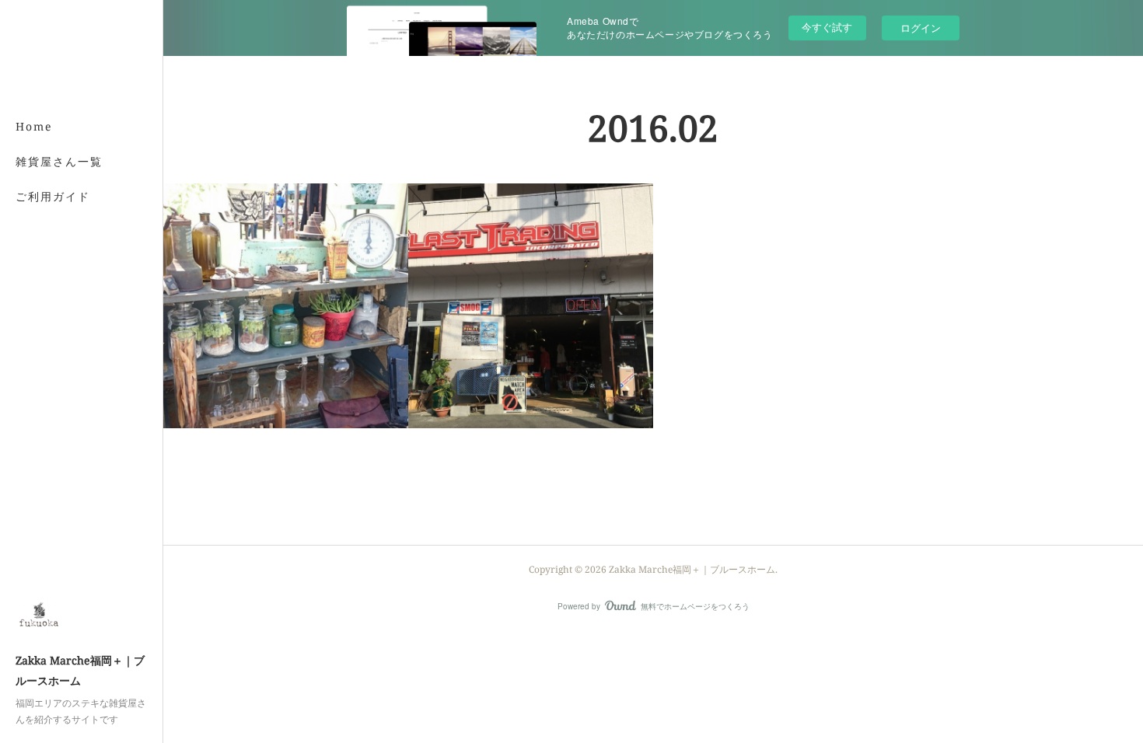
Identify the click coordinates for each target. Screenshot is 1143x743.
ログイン (920, 27)
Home (34, 126)
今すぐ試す (827, 26)
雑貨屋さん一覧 (59, 161)
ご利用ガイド (53, 196)
